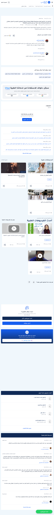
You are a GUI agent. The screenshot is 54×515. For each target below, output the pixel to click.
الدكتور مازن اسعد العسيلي (44, 462)
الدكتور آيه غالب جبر (45, 502)
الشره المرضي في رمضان (46, 175)
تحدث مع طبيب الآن (27, 318)
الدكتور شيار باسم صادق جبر (38, 53)
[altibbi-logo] (46, 2)
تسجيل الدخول (4, 2)
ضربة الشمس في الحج (46, 202)
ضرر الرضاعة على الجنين (27, 74)
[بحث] (9, 2)
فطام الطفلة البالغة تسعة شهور (12, 74)
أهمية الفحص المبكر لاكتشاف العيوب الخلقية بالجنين (14, 236)
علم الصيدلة (4, 494)
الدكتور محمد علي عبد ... (44, 449)
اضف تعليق (26, 119)
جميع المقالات (4, 160)
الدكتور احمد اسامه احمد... (39, 397)
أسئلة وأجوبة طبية (39, 6)
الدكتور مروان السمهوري (44, 476)
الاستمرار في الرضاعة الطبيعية (42, 74)
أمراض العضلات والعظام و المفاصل (8, 453)
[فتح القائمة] (52, 2)
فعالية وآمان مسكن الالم (45, 235)
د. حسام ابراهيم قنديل (40, 420)
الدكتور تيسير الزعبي (40, 40)
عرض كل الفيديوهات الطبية (8, 219)
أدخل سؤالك (27, 323)
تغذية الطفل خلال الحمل (44, 77)
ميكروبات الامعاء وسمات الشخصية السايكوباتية (16, 176)
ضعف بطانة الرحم (46, 263)
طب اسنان (43, 399)
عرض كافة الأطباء (27, 428)
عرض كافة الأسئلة (27, 153)
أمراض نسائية (4, 467)
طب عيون (44, 406)
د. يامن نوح (43, 412)
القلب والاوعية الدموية (41, 422)
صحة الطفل (31, 6)
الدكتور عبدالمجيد (42, 405)
